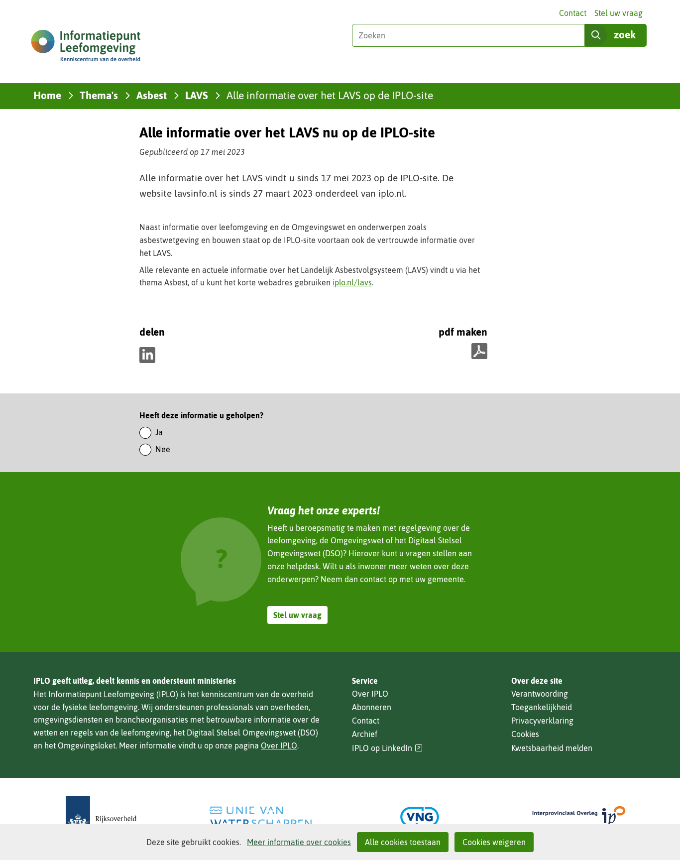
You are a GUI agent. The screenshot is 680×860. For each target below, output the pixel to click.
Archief (364, 734)
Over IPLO (279, 745)
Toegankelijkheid (541, 707)
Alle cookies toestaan (403, 842)
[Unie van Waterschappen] (260, 817)
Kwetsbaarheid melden (551, 747)
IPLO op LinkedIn (387, 748)
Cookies (525, 734)
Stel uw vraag (618, 12)
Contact (572, 12)
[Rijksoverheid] (101, 817)
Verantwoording (539, 693)
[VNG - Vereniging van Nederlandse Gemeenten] (419, 817)
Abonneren (371, 707)
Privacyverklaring (542, 720)
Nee (162, 449)
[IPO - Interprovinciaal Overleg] (579, 817)
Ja (159, 432)
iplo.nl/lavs (352, 282)
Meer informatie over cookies (299, 842)
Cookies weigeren (494, 842)
